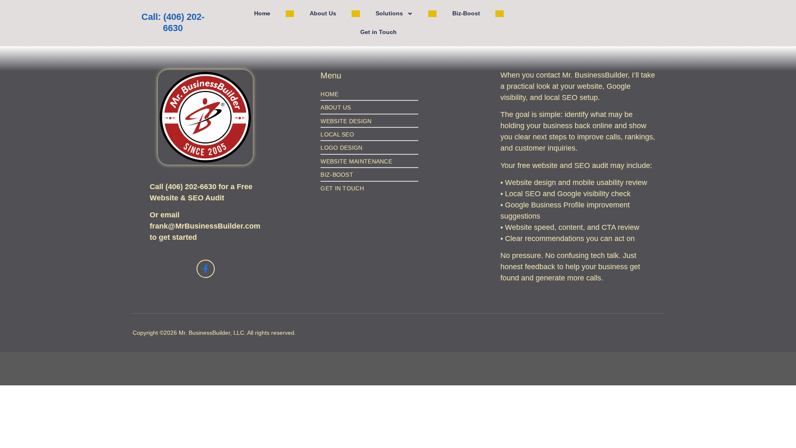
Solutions (389, 13)
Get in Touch (378, 32)
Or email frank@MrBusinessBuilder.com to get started (205, 226)
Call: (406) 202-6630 (172, 22)
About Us (323, 13)
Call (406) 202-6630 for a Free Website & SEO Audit (201, 192)
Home (262, 13)
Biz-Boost (466, 13)
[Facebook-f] (206, 269)
